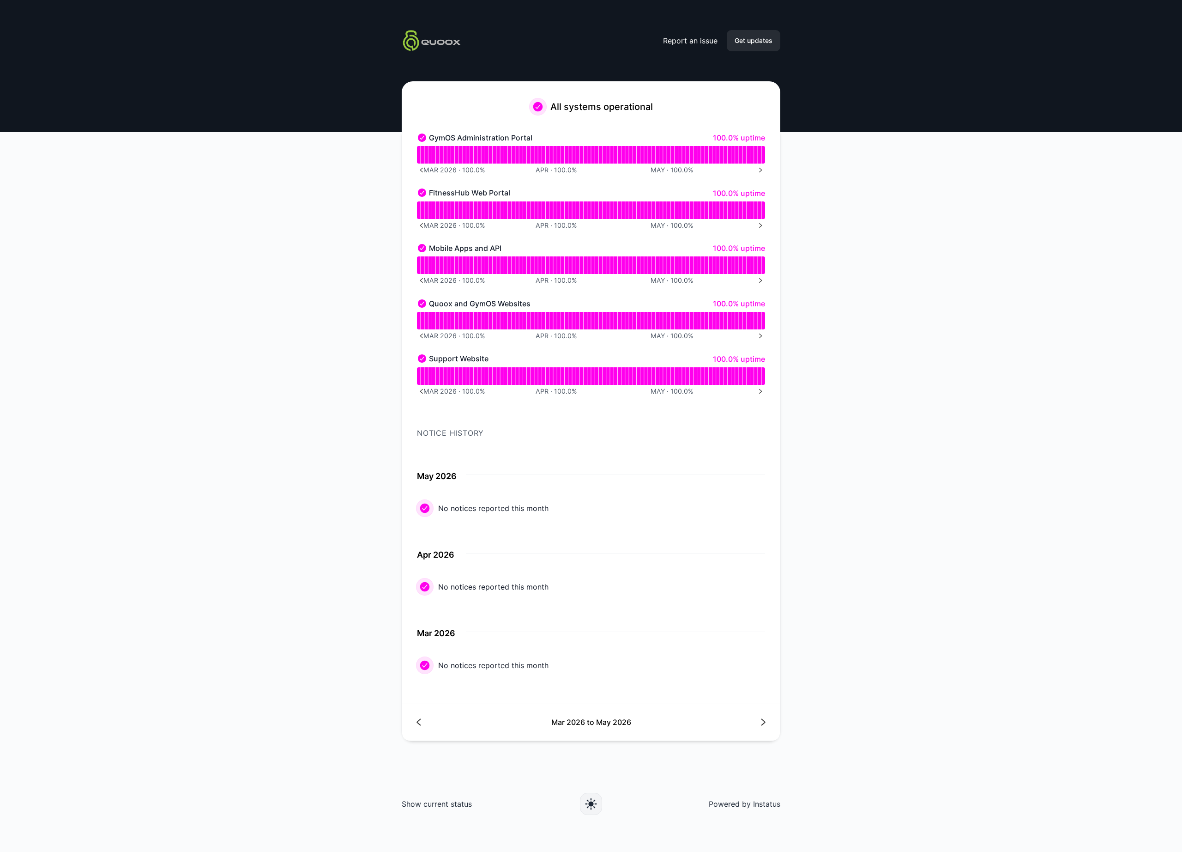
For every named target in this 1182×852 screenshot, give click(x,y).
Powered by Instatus (744, 804)
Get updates (753, 40)
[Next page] (678, 722)
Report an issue (690, 40)
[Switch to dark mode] (591, 804)
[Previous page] (504, 722)
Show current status (437, 804)
